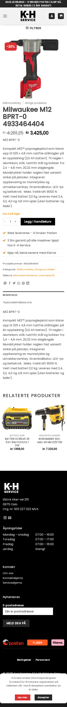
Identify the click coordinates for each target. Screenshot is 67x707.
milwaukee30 (47, 275)
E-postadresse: (13, 605)
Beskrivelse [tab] (10, 295)
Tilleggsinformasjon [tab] (17, 302)
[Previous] (3, 430)
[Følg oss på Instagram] (5, 518)
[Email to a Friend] (18, 283)
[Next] (64, 430)
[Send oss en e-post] (9, 518)
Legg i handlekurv (38, 222)
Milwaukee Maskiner (25, 275)
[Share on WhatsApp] (5, 283)
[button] (5, 16)
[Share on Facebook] (9, 283)
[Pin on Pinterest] (23, 283)
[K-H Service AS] (28, 16)
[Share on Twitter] (14, 283)
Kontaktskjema (13, 578)
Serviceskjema (12, 583)
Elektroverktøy (12, 103)
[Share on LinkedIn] (27, 283)
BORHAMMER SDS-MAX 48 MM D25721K (49, 440)
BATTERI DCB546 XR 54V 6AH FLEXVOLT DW (17, 442)
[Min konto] (52, 16)
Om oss (8, 573)
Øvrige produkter (36, 103)
